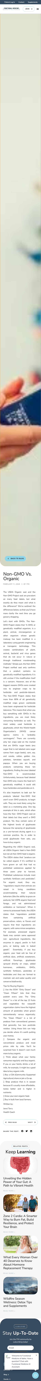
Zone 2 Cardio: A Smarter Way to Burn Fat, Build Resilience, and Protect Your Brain (20, 1221)
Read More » (9, 1191)
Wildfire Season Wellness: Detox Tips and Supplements (17, 1302)
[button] (22, 1131)
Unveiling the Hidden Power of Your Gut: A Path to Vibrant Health (18, 1182)
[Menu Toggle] (38, 9)
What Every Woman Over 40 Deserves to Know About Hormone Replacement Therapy (20, 1262)
